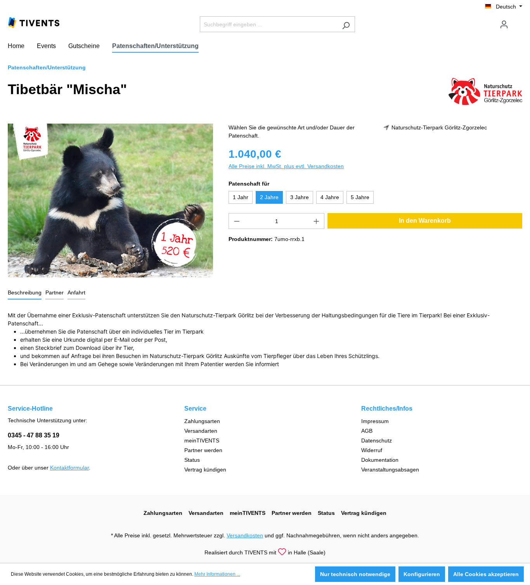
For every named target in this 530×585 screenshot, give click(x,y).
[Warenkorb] (517, 21)
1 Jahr (240, 197)
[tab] (25, 293)
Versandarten (200, 431)
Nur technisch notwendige (355, 574)
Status (192, 460)
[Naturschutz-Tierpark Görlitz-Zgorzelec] (485, 91)
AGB (366, 431)
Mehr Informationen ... (217, 574)
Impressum (375, 421)
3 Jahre (299, 197)
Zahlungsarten (202, 421)
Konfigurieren (422, 574)
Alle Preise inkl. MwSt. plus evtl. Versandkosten (286, 166)
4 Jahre (329, 197)
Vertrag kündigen (205, 469)
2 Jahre (269, 197)
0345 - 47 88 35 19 (33, 435)
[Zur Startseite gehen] (34, 22)
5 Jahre (360, 197)
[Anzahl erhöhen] (316, 221)
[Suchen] (346, 24)
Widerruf (371, 450)
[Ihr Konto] (504, 24)
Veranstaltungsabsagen (390, 469)
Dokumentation (379, 460)
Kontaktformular (69, 468)
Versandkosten (245, 535)
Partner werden (203, 450)
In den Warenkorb (425, 220)
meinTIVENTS (201, 440)
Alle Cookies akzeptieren (486, 574)
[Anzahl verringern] (237, 221)
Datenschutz (376, 440)
